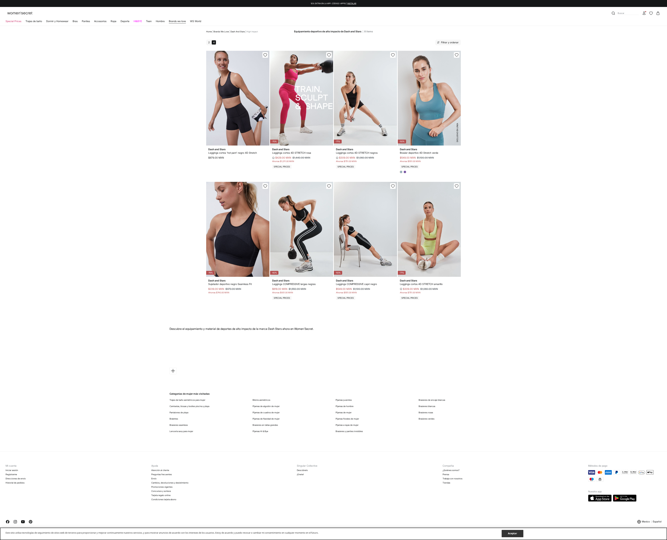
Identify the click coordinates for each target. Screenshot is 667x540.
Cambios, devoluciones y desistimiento (169, 482)
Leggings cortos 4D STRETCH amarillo (421, 284)
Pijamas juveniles (344, 400)
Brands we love (177, 21)
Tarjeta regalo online (161, 495)
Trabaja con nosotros (452, 478)
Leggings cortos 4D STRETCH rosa (291, 152)
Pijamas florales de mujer (347, 418)
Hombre (160, 21)
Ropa (113, 21)
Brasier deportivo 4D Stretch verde (419, 152)
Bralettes (174, 418)
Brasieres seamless (179, 425)
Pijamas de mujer (344, 412)
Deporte (125, 21)
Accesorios (100, 21)
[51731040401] (457, 186)
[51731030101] (393, 55)
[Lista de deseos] (651, 13)
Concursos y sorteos (161, 491)
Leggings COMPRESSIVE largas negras (294, 284)
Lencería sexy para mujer (181, 431)
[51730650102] (393, 186)
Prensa (446, 474)
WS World (195, 21)
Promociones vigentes (161, 487)
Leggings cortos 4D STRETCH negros (357, 152)
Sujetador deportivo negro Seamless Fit (230, 284)
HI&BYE (138, 21)
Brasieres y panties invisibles (349, 431)
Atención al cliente (160, 470)
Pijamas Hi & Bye (260, 431)
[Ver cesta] (657, 13)
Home (209, 31)
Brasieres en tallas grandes (265, 425)
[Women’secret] (19, 13)
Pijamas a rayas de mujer (347, 425)
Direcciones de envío (16, 478)
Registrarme (11, 474)
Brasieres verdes (426, 418)
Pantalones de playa (179, 412)
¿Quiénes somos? (451, 470)
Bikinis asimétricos (261, 400)
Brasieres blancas (427, 406)
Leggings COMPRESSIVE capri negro (356, 284)
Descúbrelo (302, 470)
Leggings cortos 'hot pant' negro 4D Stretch (232, 152)
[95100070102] (265, 186)
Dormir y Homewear (57, 21)
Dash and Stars (237, 31)
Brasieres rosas (426, 412)
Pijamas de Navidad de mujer (266, 418)
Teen (149, 21)
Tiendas (446, 482)
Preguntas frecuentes (161, 474)
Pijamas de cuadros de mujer (266, 412)
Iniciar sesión (12, 470)
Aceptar (512, 533)
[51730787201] (329, 55)
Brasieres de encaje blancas (432, 400)
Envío (154, 478)
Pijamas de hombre (344, 406)
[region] (333, 534)
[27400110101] (265, 55)
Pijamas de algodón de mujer (266, 406)
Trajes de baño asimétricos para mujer (187, 400)
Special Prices (13, 21)
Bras (75, 21)
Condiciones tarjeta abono (163, 499)
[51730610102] (329, 186)
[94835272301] (457, 55)
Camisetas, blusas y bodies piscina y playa (189, 406)
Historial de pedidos (15, 482)
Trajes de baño (34, 21)
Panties (86, 21)
